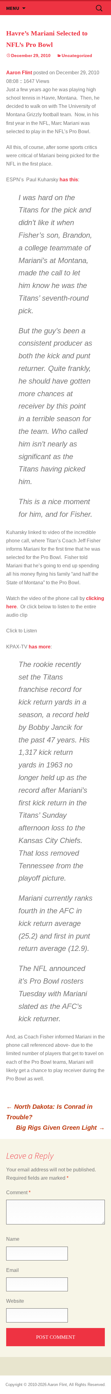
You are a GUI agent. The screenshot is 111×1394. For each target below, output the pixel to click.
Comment (18, 1192)
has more (40, 646)
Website (15, 1301)
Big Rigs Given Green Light (60, 1127)
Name (12, 1239)
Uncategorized (77, 55)
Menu (12, 8)
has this (69, 179)
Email (12, 1270)
